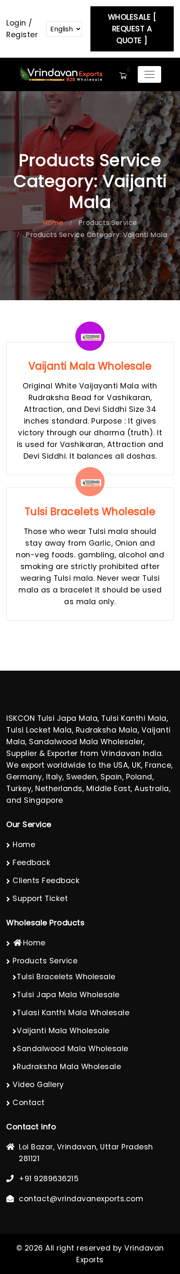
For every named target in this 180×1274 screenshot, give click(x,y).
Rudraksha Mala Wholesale (69, 1067)
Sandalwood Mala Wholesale (73, 1049)
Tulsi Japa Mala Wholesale (68, 995)
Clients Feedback (46, 881)
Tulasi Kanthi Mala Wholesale (73, 1013)
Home (53, 222)
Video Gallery (38, 1085)
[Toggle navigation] (149, 74)
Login (16, 23)
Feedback (31, 863)
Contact (29, 1103)
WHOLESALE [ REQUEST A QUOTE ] (132, 29)
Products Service (107, 222)
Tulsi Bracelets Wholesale (66, 977)
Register (22, 35)
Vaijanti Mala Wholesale (63, 1031)
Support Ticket (40, 899)
